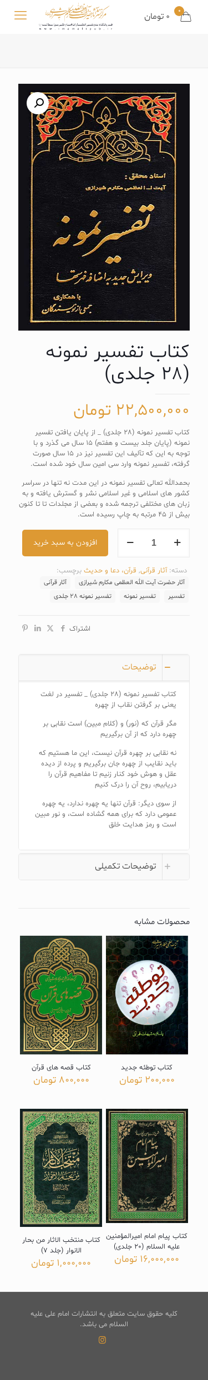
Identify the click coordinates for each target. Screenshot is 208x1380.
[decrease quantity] (130, 543)
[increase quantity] (177, 543)
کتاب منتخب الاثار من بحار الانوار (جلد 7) (61, 1245)
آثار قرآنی (153, 571)
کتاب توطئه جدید (147, 1068)
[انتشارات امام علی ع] (76, 17)
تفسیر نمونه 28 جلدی (82, 596)
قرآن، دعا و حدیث (110, 571)
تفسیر (176, 596)
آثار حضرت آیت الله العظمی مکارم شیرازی (132, 582)
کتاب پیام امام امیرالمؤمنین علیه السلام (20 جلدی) (146, 1241)
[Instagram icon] (102, 1341)
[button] (38, 103)
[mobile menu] (20, 16)
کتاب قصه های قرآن (61, 1068)
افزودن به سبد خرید (65, 542)
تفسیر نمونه (140, 596)
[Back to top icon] (185, 1357)
